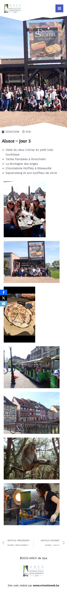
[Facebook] (3, 292)
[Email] (3, 303)
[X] (3, 298)
